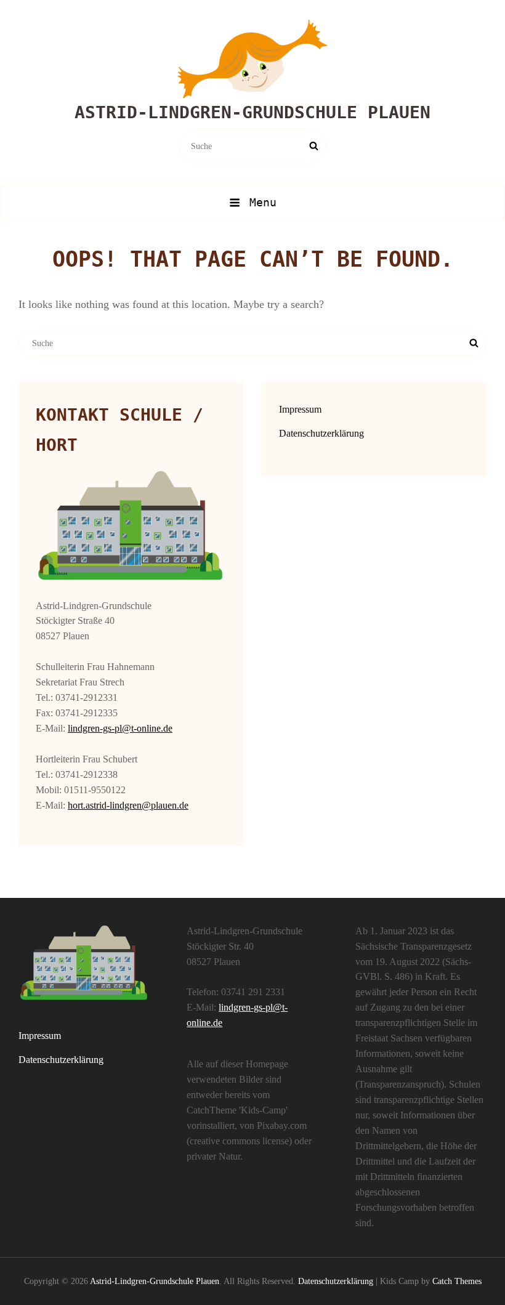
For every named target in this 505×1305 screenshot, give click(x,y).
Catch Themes (457, 1281)
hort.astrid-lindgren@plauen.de (128, 805)
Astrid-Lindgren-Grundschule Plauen (252, 112)
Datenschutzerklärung (321, 433)
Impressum (300, 409)
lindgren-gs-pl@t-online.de (120, 728)
